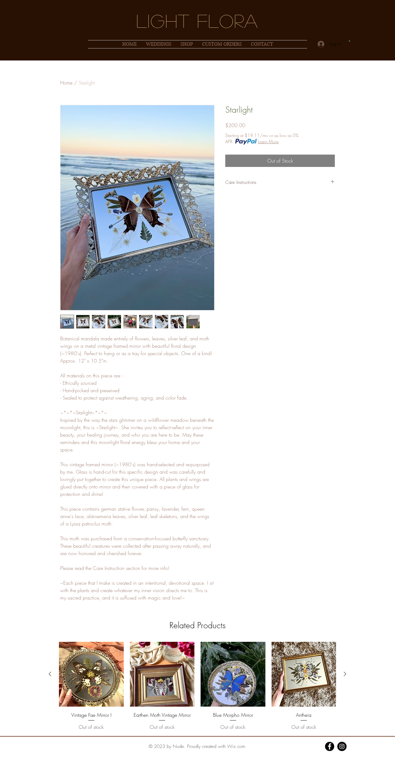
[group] (197, 686)
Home (66, 82)
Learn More (268, 141)
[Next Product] (345, 674)
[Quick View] (91, 674)
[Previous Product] (50, 674)
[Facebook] (329, 746)
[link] (349, 41)
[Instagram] (342, 746)
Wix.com (236, 746)
